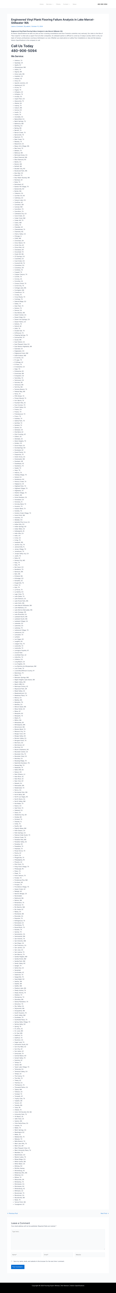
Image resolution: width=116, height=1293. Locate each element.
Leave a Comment (17, 26)
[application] (52, 4)
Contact (65, 4)
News (74, 4)
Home (41, 4)
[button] (102, 4)
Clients (58, 4)
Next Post (105, 1213)
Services (49, 4)
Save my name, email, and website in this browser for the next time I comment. (39, 1261)
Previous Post (12, 1213)
